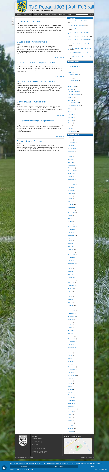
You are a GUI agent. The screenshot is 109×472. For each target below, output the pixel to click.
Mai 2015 (70, 358)
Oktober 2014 (71, 372)
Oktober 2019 (71, 232)
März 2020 (70, 224)
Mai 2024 (70, 156)
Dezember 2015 (71, 339)
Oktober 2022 (71, 179)
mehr (93, 466)
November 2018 (71, 257)
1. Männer (70, 64)
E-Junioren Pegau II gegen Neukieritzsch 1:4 (36, 81)
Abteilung (18, 14)
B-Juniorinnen (71, 109)
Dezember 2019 (71, 226)
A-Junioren (70, 78)
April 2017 (70, 299)
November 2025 (71, 142)
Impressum (91, 457)
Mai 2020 (70, 218)
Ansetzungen (71, 97)
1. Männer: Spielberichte (74, 69)
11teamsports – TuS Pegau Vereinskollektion (78, 21)
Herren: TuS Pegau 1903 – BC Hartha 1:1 (77, 36)
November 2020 (71, 207)
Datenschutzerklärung (103, 469)
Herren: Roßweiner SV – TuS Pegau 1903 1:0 (78, 44)
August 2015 (71, 350)
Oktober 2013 (71, 406)
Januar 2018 (71, 277)
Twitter (12, 21)
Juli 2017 (70, 291)
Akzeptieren (58, 466)
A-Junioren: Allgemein (74, 80)
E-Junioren (70, 120)
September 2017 (72, 285)
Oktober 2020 (71, 210)
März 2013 (70, 425)
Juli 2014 (70, 381)
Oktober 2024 (71, 151)
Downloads (62, 14)
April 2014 (70, 389)
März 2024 (70, 162)
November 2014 (71, 369)
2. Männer (70, 72)
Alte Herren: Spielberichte (74, 94)
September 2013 (72, 409)
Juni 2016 (70, 325)
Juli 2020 (70, 215)
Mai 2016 (70, 327)
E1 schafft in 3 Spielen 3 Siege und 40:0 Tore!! (36, 62)
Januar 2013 (71, 431)
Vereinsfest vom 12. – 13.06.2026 (76, 25)
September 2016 (72, 316)
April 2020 (70, 221)
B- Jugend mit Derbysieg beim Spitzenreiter (35, 120)
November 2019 (71, 229)
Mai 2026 (70, 140)
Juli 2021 (70, 196)
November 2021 (71, 184)
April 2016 (70, 330)
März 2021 (70, 201)
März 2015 (70, 364)
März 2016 (70, 333)
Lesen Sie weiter (59, 36)
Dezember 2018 (71, 254)
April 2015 (70, 361)
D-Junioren (70, 117)
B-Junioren (70, 100)
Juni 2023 (70, 176)
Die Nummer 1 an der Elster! (41, 10)
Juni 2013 (70, 417)
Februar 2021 (71, 204)
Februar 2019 (71, 249)
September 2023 (72, 170)
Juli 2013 (70, 414)
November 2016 (71, 311)
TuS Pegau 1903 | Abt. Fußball (61, 7)
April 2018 (70, 271)
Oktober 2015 (71, 344)
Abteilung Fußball (72, 86)
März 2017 (70, 302)
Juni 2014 (70, 383)
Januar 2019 (71, 252)
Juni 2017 (70, 294)
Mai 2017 (70, 297)
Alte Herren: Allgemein (74, 91)
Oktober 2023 (71, 168)
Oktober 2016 (71, 313)
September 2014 (72, 375)
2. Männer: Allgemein (73, 74)
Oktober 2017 (71, 283)
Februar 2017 (71, 305)
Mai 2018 (70, 269)
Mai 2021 (70, 198)
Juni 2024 (70, 154)
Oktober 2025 (71, 145)
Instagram (12, 24)
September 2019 (72, 235)
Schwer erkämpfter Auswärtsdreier (31, 101)
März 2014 (70, 392)
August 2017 (71, 288)
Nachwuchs (36, 14)
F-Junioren (70, 123)
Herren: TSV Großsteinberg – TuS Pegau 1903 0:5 (79, 52)
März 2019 (70, 246)
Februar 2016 (71, 336)
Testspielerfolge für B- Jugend (29, 141)
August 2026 (71, 137)
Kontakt (69, 14)
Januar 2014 (71, 397)
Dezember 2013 (71, 400)
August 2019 (71, 238)
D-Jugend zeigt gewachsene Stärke (32, 41)
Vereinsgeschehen (45, 14)
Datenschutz (84, 457)
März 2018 (70, 274)
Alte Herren (70, 89)
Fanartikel (54, 14)
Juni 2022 (70, 182)
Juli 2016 (70, 322)
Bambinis (70, 111)
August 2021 (71, 193)
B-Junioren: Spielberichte (74, 105)
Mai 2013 (70, 420)
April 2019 (70, 243)
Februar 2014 (71, 395)
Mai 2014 (70, 386)
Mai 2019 (70, 240)
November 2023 (71, 165)
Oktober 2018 (71, 260)
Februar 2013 (71, 428)
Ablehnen (24, 466)
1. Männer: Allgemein (73, 66)
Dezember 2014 (71, 367)
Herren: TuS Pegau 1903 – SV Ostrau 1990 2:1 (79, 28)
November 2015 (71, 341)
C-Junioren (70, 114)
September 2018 (72, 263)
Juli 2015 (70, 353)
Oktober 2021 (71, 187)
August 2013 (71, 411)
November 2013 (71, 403)
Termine (70, 128)
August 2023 (71, 173)
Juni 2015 (70, 355)
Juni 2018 (70, 266)
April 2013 (70, 423)
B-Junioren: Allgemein (74, 102)
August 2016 (71, 319)
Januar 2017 (71, 308)
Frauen (30, 14)
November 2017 (71, 280)
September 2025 (72, 148)
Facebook (12, 18)
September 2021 (72, 190)
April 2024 (70, 159)
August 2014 (71, 378)
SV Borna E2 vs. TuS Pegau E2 (30, 21)
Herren (24, 14)
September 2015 (72, 347)
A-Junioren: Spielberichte (74, 83)
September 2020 (72, 212)
